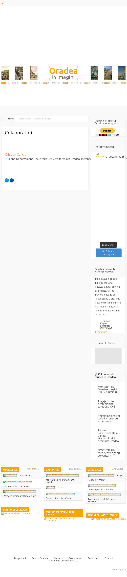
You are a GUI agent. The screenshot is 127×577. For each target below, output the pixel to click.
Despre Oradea (39, 558)
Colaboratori (75, 558)
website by (119, 569)
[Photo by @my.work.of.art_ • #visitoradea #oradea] (102, 213)
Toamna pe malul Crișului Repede (101, 500)
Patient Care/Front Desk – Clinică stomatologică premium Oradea (109, 436)
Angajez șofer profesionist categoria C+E (106, 403)
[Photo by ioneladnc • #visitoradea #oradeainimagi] (114, 206)
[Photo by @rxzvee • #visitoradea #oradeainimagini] (102, 206)
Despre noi (20, 558)
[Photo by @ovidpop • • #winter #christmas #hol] (102, 229)
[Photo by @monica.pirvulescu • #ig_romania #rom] (114, 175)
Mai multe (33, 468)
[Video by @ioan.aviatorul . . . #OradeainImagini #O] (102, 175)
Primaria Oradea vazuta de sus (19, 495)
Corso (61, 487)
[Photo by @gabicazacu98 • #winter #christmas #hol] (114, 221)
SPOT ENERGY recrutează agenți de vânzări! (109, 452)
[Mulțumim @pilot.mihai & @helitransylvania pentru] (114, 183)
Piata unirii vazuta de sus (16, 486)
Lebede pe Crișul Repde (100, 489)
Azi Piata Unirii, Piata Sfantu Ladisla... (60, 481)
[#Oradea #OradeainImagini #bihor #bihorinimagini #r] (102, 167)
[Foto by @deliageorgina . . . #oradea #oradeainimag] (102, 198)
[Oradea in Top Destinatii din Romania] (64, 530)
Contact (109, 558)
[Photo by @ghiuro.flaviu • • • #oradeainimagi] (102, 237)
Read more (101, 331)
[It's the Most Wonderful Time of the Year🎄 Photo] (114, 229)
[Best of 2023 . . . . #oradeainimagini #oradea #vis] (102, 221)
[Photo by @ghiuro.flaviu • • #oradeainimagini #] (102, 183)
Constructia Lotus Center (59, 498)
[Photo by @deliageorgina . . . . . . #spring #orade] (114, 167)
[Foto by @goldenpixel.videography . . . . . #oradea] (114, 190)
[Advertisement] (63, 35)
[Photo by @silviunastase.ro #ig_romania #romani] (102, 190)
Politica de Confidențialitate (63, 560)
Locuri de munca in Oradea (105, 376)
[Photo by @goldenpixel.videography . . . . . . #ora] (114, 237)
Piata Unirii (26, 475)
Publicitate (93, 558)
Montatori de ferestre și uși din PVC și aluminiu (108, 389)
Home (11, 118)
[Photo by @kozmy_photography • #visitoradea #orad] (114, 198)
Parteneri (58, 558)
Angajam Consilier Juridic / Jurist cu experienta (109, 418)
